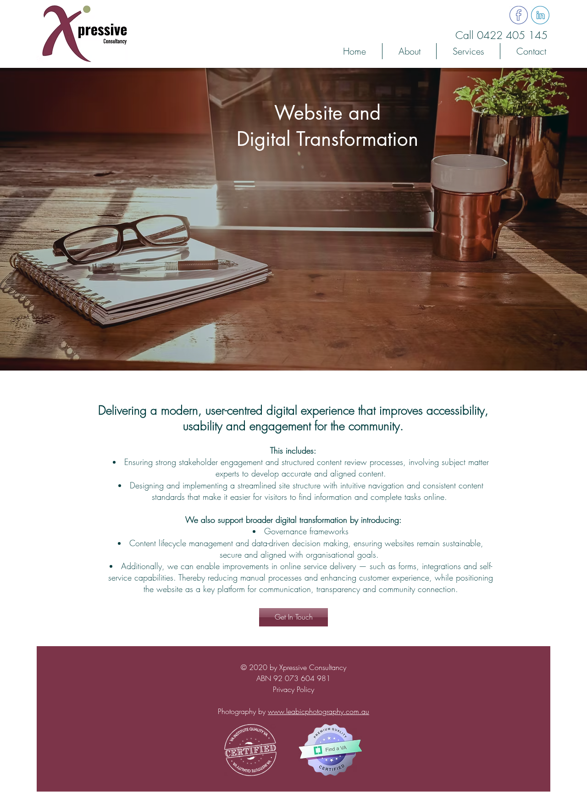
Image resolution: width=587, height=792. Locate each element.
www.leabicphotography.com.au (318, 711)
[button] (468, 51)
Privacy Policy (293, 689)
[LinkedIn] (540, 15)
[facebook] (518, 15)
